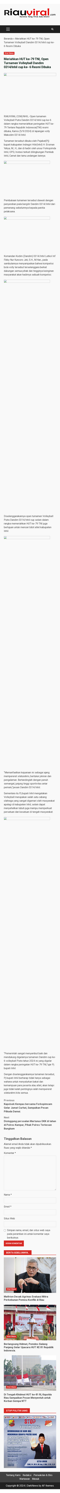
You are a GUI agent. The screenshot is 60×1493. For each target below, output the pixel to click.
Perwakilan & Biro (43, 1475)
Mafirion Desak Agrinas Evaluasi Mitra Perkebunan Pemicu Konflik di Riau (30, 1275)
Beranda (8, 38)
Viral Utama (9, 53)
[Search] (52, 29)
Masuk (35, 1478)
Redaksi (27, 1475)
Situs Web (9, 1218)
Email (7, 1206)
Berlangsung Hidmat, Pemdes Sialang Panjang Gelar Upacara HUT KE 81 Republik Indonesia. (30, 1322)
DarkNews (32, 1485)
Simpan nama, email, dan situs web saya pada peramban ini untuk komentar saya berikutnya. (28, 1234)
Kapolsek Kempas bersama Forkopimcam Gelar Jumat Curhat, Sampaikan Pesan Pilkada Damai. (28, 1106)
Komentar (10, 1153)
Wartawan (24, 1478)
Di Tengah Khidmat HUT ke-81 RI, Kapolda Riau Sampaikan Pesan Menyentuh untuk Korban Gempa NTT (30, 1373)
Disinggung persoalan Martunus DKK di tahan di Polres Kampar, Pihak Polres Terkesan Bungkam (30, 1123)
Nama (8, 1194)
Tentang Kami (13, 1475)
